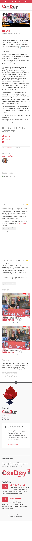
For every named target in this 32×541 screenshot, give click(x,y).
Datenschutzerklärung (16, 516)
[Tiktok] (9, 376)
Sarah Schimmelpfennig (8, 147)
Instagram (8, 136)
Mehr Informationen (13, 444)
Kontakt (19, 515)
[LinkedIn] (16, 376)
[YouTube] (14, 376)
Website (7, 139)
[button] (3, 473)
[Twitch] (12, 376)
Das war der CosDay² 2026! (17, 485)
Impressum (10, 515)
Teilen (28, 228)
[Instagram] (7, 376)
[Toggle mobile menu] (29, 6)
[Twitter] (5, 376)
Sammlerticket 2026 (15, 498)
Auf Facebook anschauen (21, 228)
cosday (15, 294)
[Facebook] (2, 376)
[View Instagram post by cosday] (28, 319)
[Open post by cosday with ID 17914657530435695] (16, 307)
